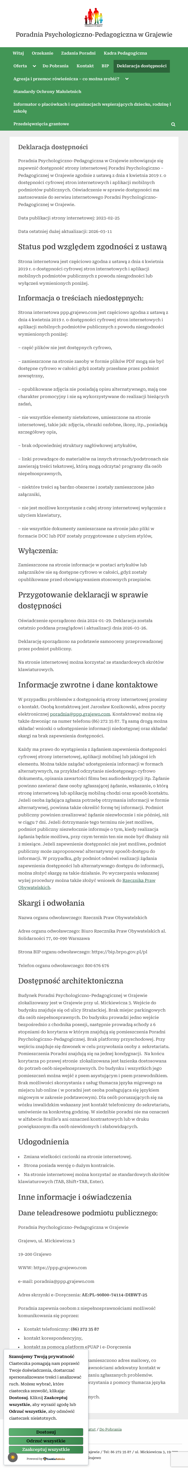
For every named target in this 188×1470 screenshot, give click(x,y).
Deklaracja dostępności (142, 66)
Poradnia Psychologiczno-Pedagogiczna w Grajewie (94, 34)
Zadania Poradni (78, 53)
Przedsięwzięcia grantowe (41, 124)
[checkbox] (13, 1457)
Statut (90, 1429)
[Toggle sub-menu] (34, 66)
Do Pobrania (56, 66)
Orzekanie (42, 53)
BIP (105, 66)
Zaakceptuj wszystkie (46, 1449)
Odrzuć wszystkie (45, 1440)
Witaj (18, 53)
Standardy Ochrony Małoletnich (47, 91)
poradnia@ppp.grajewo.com (80, 714)
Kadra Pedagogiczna (125, 53)
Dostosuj (46, 1432)
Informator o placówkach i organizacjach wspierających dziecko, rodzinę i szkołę (92, 108)
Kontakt (85, 66)
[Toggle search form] (173, 124)
